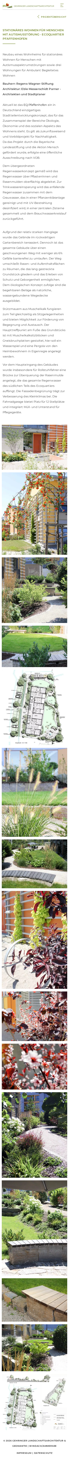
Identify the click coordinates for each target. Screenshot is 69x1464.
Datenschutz (43, 1453)
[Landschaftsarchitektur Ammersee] (28, 5)
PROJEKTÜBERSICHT (53, 17)
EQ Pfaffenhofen (35, 105)
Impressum (24, 1453)
